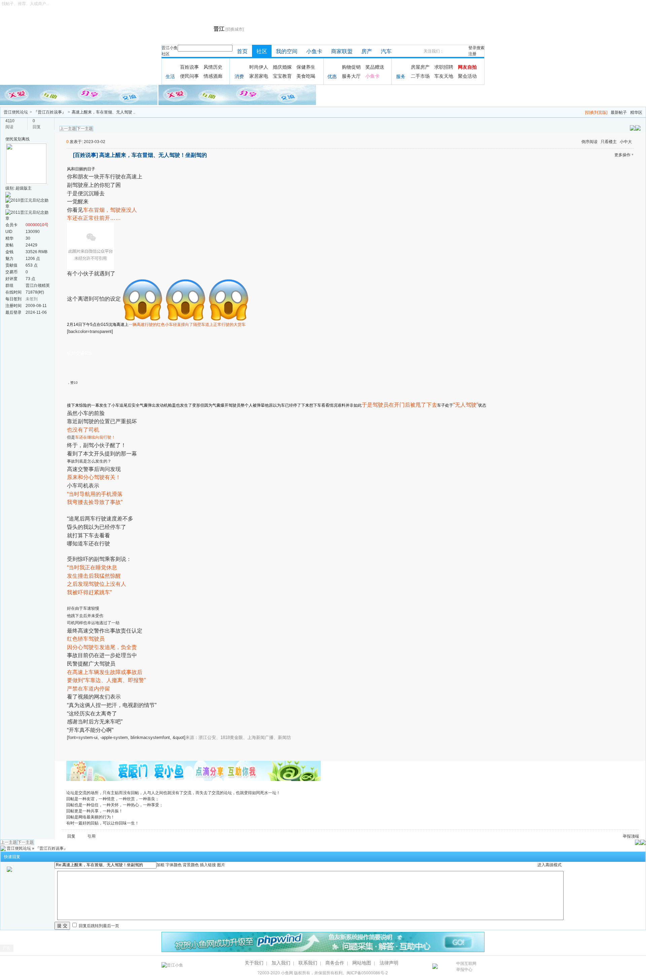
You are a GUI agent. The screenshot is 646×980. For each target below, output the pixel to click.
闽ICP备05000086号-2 (367, 973)
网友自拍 (467, 67)
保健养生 (305, 67)
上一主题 (68, 128)
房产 (366, 51)
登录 (472, 47)
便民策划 (13, 139)
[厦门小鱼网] (79, 94)
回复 (71, 836)
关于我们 (254, 963)
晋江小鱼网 (186, 29)
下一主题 (85, 128)
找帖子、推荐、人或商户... (25, 3)
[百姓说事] (85, 155)
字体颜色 (174, 865)
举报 (627, 836)
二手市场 (420, 76)
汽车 (386, 51)
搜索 (480, 47)
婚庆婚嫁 (282, 67)
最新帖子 (619, 112)
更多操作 (622, 155)
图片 (221, 865)
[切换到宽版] (596, 112)
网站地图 (361, 963)
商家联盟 (342, 51)
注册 (472, 54)
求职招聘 (443, 67)
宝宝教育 (282, 76)
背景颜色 (191, 865)
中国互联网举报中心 (466, 966)
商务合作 (334, 963)
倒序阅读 (589, 141)
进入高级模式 (549, 865)
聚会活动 (467, 76)
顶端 (635, 836)
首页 (242, 51)
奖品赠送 (374, 67)
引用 (91, 836)
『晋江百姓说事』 (50, 112)
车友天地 (443, 76)
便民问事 (189, 76)
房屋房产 (420, 67)
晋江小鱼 (170, 47)
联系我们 (307, 963)
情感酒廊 (213, 76)
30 (28, 238)
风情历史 (213, 67)
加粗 (160, 865)
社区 (166, 54)
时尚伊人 (258, 67)
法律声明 (389, 963)
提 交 (62, 925)
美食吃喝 (305, 76)
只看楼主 (609, 141)
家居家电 (258, 76)
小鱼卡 (314, 51)
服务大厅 (351, 76)
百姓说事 (189, 67)
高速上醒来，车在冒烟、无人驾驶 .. (103, 112)
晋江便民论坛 (16, 112)
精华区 (636, 112)
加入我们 (281, 963)
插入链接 (208, 865)
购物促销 (351, 67)
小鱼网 (287, 973)
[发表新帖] (638, 127)
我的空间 (286, 51)
